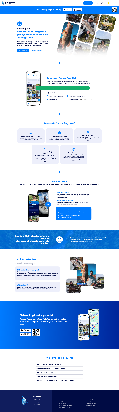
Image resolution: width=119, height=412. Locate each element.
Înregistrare (88, 3)
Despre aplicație (89, 394)
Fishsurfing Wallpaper (91, 405)
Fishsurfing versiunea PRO (91, 396)
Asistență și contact (63, 394)
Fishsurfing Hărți (89, 399)
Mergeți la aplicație (100, 3)
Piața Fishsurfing (62, 399)
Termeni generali (62, 403)
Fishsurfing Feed (89, 401)
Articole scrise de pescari (91, 403)
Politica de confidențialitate (65, 405)
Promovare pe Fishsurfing (64, 396)
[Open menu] (116, 3)
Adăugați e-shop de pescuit (65, 401)
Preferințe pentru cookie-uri (65, 407)
